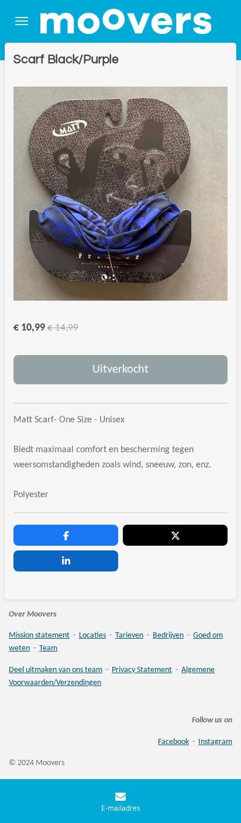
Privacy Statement (142, 670)
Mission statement (39, 635)
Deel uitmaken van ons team (55, 670)
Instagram (215, 742)
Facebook (173, 742)
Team (48, 648)
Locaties (92, 635)
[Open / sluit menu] (22, 21)
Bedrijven (168, 635)
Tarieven (129, 635)
